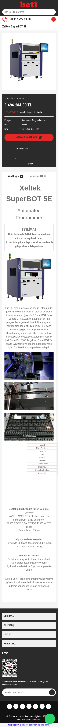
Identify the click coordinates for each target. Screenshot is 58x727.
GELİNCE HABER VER (27, 137)
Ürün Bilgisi (13, 176)
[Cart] (52, 19)
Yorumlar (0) (38, 176)
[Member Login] (40, 19)
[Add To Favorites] (16, 157)
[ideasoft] (13, 724)
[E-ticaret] (28, 724)
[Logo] (29, 4)
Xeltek (24, 124)
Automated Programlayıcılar (34, 120)
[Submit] (52, 692)
